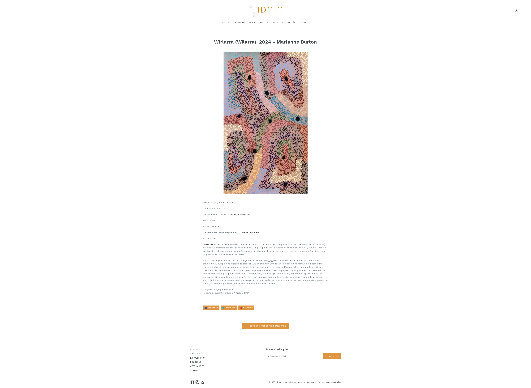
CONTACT (304, 22)
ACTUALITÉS (288, 22)
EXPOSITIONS (256, 22)
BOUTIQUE (272, 22)
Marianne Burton (212, 244)
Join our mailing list (277, 349)
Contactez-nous (249, 232)
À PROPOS (240, 22)
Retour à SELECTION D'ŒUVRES (267, 326)
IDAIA (279, 382)
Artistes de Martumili (239, 214)
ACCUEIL (226, 22)
